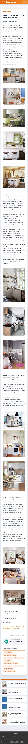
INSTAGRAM (14, 629)
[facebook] (11, 733)
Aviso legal (3, 739)
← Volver (3, 7)
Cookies (15, 739)
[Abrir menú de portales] (2, 2)
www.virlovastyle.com (14, 643)
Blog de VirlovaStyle (16, 641)
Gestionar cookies (14, 741)
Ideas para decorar (8, 657)
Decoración (7, 11)
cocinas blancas (7, 660)
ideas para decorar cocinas (10, 655)
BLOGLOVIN (20, 626)
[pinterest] (15, 733)
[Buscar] (24, 2)
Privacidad (9, 739)
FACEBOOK (12, 626)
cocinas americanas (18, 665)
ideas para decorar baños (10, 671)
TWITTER (5, 626)
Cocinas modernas (19, 657)
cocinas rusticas (7, 665)
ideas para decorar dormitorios (11, 663)
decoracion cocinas (8, 668)
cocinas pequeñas (8, 652)
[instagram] (17, 733)
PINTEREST (6, 629)
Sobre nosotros (4, 741)
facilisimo (11, 2)
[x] (13, 733)
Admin (22, 741)
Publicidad (20, 739)
